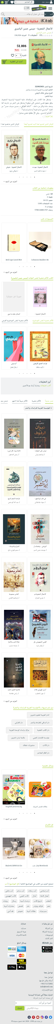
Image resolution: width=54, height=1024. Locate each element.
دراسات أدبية (25, 901)
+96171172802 (47, 983)
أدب (6, 884)
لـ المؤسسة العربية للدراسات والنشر (38, 408)
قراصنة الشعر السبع (14, 498)
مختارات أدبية (9, 906)
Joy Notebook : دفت (40, 865)
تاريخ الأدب (38, 901)
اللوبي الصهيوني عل (40, 642)
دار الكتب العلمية (43, 730)
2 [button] (30, 177)
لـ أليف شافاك (40, 367)
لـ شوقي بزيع (14, 171)
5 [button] (19, 177)
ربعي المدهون (13, 454)
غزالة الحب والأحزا (14, 642)
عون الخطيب (39, 693)
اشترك (19, 1008)
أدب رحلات (32, 891)
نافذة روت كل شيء (13, 450)
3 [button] (27, 177)
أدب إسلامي (44, 891)
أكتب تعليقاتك (45, 385)
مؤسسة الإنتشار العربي (41, 738)
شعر (48, 906)
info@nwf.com (46, 986)
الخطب (48, 901)
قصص (20, 906)
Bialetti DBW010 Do (14, 865)
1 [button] (34, 177)
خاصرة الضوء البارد (14, 689)
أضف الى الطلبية (16, 61)
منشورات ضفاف (29, 745)
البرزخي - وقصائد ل (40, 546)
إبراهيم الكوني (13, 598)
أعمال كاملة (44, 896)
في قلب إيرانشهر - (40, 498)
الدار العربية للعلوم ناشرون (39, 715)
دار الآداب (46, 745)
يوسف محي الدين (39, 550)
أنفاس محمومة (14, 594)
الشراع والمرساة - (13, 546)
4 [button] (23, 177)
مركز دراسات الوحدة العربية (19, 730)
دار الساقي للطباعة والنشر (40, 722)
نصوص (20, 911)
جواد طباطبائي (39, 502)
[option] (40, 151)
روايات (5, 901)
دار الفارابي (19, 722)
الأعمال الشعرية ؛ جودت (40, 167)
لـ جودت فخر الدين (40, 171)
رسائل (14, 901)
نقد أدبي (10, 911)
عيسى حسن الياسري (43, 32)
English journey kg (14, 806)
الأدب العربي (24, 896)
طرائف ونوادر (38, 906)
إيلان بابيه (39, 645)
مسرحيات (43, 911)
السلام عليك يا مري (14, 314)
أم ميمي (13, 363)
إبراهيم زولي (39, 454)
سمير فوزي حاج (13, 550)
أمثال (34, 896)
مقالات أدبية (31, 911)
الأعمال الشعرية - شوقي (14, 167)
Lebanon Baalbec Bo (40, 260)
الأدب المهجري (11, 896)
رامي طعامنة (13, 693)
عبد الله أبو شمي (13, 502)
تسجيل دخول (45, 2)
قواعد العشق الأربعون (40, 363)
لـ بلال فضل (13, 367)
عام (28, 906)
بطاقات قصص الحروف (40, 806)
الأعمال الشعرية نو (40, 594)
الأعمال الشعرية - (40, 314)
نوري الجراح (39, 598)
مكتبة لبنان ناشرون (18, 738)
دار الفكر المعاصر (43, 753)
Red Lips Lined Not (14, 260)
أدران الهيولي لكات (40, 689)
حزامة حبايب (13, 645)
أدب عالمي (9, 891)
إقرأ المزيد (49, 116)
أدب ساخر (20, 891)
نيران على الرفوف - (40, 450)
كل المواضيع (14, 884)
